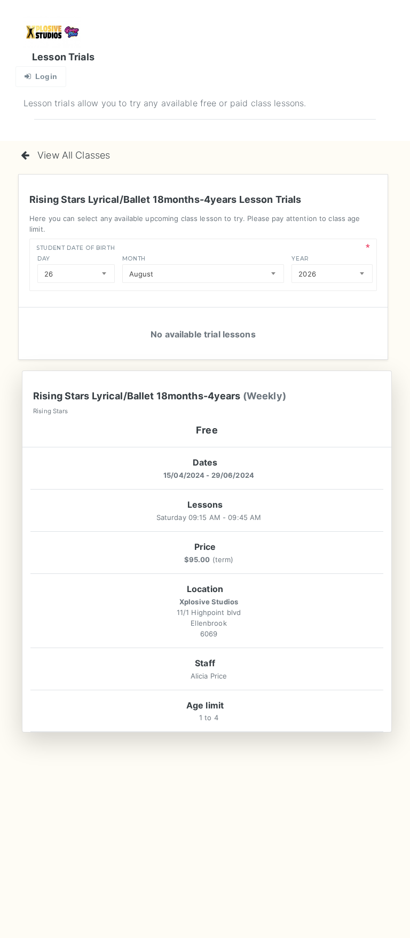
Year (300, 258)
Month (134, 258)
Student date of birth (75, 248)
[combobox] (76, 273)
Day (43, 258)
